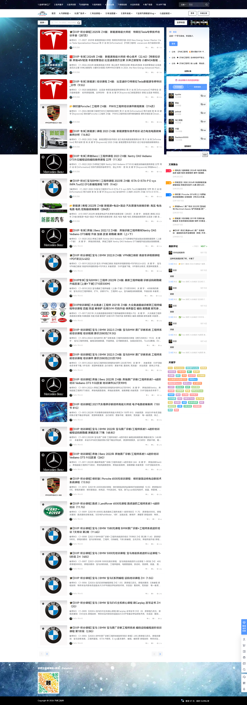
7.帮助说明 (122, 5)
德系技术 (179, 387)
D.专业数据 (110, 13)
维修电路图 (193, 402)
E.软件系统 (126, 13)
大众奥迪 (201, 376)
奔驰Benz (193, 379)
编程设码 (172, 406)
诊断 (180, 406)
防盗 (176, 410)
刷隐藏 (203, 368)
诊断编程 (197, 406)
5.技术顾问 (96, 5)
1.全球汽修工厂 (44, 5)
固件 (178, 376)
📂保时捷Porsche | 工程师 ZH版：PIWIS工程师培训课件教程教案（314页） (112, 106)
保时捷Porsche (192, 368)
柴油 (178, 395)
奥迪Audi (187, 383)
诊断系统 (187, 406)
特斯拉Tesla (189, 399)
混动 (180, 399)
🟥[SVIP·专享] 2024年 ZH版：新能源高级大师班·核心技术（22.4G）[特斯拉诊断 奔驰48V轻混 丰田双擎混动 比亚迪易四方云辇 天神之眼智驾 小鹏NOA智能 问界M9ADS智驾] (115, 60)
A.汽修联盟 (64, 13)
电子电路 (200, 399)
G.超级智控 (165, 13)
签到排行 (187, 146)
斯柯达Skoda (197, 391)
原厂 (189, 372)
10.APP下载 (161, 5)
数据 (187, 391)
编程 (201, 402)
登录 (192, 13)
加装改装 (172, 372)
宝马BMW (197, 383)
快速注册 (203, 13)
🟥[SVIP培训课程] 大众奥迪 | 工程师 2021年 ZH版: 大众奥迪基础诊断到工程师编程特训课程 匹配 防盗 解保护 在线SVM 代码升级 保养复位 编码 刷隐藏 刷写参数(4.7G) (115, 308)
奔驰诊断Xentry (175, 383)
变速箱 (171, 376)
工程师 (171, 387)
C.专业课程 (95, 13)
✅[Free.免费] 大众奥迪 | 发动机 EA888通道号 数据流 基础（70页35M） (206, 282)
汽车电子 (193, 395)
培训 (184, 376)
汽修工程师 (59, 701)
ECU (170, 368)
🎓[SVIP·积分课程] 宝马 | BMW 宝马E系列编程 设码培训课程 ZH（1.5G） (112, 578)
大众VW (192, 376)
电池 (170, 402)
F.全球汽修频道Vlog (145, 13)
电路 (184, 402)
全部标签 (181, 22)
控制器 (171, 391)
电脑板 (177, 402)
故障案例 (179, 391)
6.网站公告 (109, 5)
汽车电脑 (172, 399)
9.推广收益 (147, 5)
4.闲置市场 (84, 5)
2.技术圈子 (58, 5)
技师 (187, 387)
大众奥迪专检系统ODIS (178, 379)
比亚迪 (185, 395)
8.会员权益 (135, 5)
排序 (42, 22)
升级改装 (181, 372)
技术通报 (195, 387)
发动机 (196, 372)
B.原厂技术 (79, 13)
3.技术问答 (71, 5)
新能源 (171, 395)
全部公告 (187, 71)
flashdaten (179, 368)
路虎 (170, 410)
